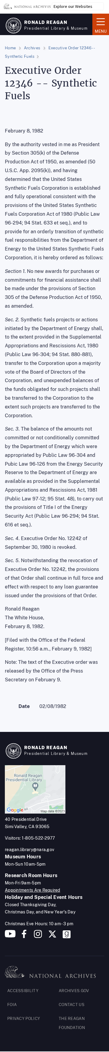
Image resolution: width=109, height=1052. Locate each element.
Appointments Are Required (32, 890)
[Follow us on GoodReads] (67, 936)
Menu (99, 24)
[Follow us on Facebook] (24, 936)
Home (10, 48)
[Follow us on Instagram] (37, 936)
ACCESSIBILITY (22, 990)
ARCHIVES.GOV (74, 990)
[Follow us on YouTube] (10, 936)
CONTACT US (71, 1004)
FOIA (12, 1004)
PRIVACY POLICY (23, 1018)
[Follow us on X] (52, 936)
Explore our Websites (73, 6)
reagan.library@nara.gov (29, 849)
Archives (32, 48)
